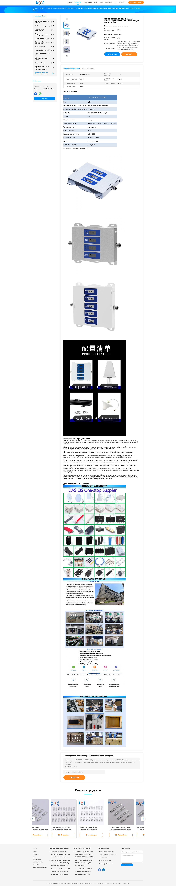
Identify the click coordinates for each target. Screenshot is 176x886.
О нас (34, 857)
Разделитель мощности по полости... (44, 34)
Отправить (74, 777)
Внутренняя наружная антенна (59, 848)
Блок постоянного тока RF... (44, 54)
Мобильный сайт (38, 862)
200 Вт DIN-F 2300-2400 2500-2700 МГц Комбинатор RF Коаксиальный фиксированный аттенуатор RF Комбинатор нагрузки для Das (84, 863)
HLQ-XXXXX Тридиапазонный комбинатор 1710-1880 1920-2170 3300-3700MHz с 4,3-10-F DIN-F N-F (84, 854)
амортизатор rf (44, 47)
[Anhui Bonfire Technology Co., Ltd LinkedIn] (103, 870)
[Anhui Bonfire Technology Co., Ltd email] (35, 93)
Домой (35, 851)
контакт (44, 98)
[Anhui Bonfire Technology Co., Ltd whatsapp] (40, 93)
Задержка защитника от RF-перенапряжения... (44, 67)
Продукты (36, 854)
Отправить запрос (136, 2)
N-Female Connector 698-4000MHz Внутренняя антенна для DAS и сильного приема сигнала (60, 854)
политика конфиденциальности (39, 866)
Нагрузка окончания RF (44, 50)
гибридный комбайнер (44, 38)
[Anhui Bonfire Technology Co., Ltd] (40, 3)
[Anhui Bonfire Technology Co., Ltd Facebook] (99, 870)
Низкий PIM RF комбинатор (44, 29)
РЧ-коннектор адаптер (44, 26)
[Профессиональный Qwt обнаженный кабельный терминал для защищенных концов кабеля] (129, 812)
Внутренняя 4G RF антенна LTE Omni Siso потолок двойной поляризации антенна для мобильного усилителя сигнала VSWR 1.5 (60, 871)
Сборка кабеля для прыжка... (44, 58)
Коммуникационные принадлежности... (44, 73)
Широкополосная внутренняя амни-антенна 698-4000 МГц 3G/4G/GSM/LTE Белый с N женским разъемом (60, 863)
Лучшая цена (112, 54)
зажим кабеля (44, 63)
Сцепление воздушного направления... (44, 42)
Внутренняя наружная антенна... (44, 21)
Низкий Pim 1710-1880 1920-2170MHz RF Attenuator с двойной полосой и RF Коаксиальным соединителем (84, 871)
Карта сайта (37, 859)
